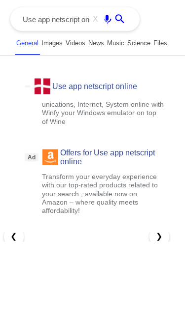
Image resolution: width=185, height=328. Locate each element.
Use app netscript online (94, 86)
